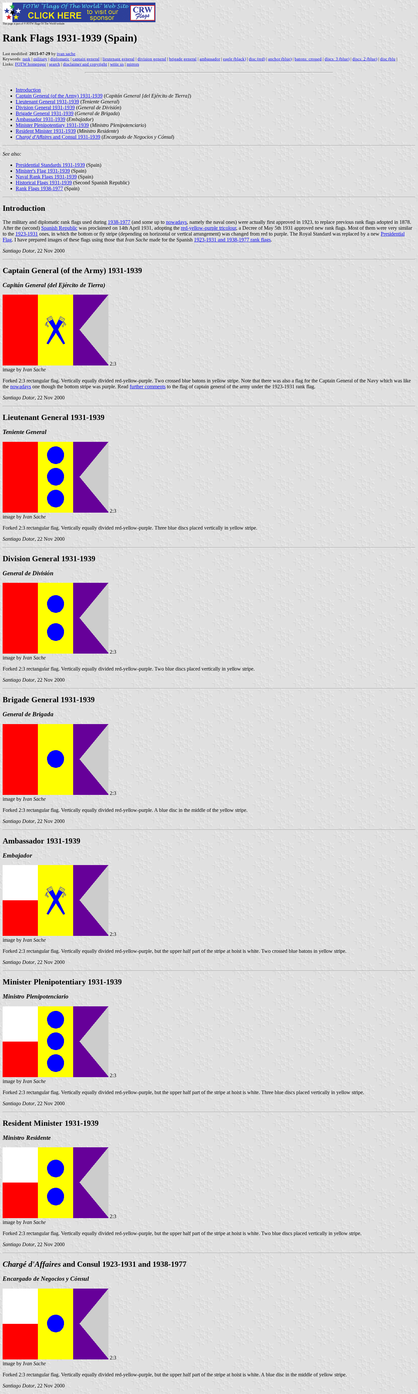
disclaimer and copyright (85, 64)
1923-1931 (26, 234)
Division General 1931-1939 (45, 107)
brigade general (183, 58)
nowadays (176, 222)
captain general (86, 58)
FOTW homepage (30, 64)
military (40, 58)
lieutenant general (119, 58)
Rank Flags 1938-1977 (39, 188)
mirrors (133, 64)
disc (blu (387, 58)
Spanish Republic (59, 228)
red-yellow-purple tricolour (208, 228)
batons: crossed (308, 58)
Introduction (28, 90)
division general (151, 58)
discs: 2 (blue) (364, 58)
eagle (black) (234, 58)
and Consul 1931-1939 (58, 137)
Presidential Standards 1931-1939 (50, 165)
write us (117, 64)
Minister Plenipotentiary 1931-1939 (52, 125)
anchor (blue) (280, 58)
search (54, 64)
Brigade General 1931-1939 (44, 113)
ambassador (210, 58)
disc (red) (257, 58)
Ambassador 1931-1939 (40, 119)
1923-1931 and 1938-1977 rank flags (232, 239)
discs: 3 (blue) (337, 58)
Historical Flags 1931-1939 (44, 182)
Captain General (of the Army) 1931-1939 (59, 96)
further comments (148, 386)
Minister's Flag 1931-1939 (43, 171)
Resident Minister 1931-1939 (46, 131)
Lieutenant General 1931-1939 (47, 101)
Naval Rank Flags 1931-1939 (46, 176)
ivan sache (66, 53)
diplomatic (60, 58)
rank (26, 58)
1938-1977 (119, 222)
